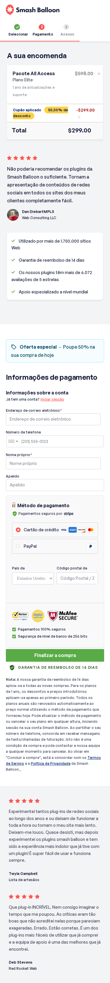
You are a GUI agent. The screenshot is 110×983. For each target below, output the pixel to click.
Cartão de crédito (41, 529)
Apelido (12, 476)
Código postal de (72, 568)
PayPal (30, 546)
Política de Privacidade (50, 763)
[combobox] (13, 441)
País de (18, 568)
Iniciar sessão (52, 399)
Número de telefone (23, 432)
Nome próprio (19, 455)
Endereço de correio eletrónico (34, 410)
